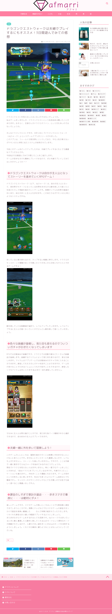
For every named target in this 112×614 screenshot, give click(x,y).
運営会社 (8, 597)
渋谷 (82, 109)
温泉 (88, 109)
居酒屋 (104, 103)
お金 (59, 14)
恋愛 (82, 106)
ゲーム (10, 540)
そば (89, 91)
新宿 (88, 106)
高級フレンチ (92, 118)
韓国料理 (83, 118)
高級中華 (96, 121)
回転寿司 (102, 100)
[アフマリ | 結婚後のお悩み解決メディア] (56, 10)
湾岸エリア (96, 109)
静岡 (105, 115)
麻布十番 (92, 124)
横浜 (100, 106)
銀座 (99, 115)
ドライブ (83, 97)
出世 (95, 100)
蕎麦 (102, 112)
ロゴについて (10, 592)
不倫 (96, 97)
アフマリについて (12, 587)
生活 (68, 14)
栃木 (94, 106)
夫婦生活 (23, 14)
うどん (82, 91)
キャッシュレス (85, 94)
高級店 (103, 121)
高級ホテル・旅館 (85, 121)
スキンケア (102, 94)
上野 (90, 97)
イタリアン (97, 91)
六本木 (88, 100)
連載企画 (83, 115)
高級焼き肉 (84, 124)
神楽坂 (82, 112)
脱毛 (89, 112)
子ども (97, 103)
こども (50, 14)
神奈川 (104, 109)
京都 (82, 100)
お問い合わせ (10, 602)
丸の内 (103, 97)
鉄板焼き (91, 115)
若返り (96, 112)
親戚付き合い (37, 14)
